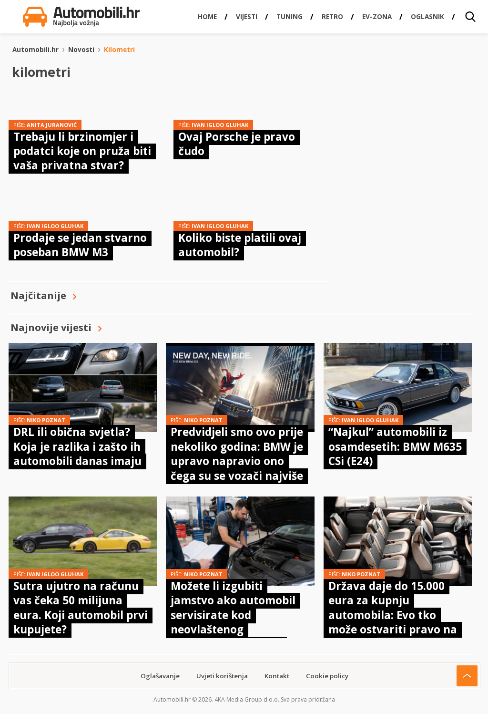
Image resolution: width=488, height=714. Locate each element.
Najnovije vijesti (51, 327)
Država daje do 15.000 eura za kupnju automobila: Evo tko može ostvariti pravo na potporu (392, 615)
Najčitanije (38, 295)
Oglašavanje (160, 676)
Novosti (81, 49)
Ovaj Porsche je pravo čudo (236, 143)
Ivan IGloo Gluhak (220, 124)
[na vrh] (467, 675)
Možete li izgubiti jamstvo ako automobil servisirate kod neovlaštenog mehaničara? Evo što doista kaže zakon (233, 622)
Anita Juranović (52, 124)
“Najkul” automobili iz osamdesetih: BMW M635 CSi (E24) (395, 446)
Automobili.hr (35, 49)
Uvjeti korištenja (222, 676)
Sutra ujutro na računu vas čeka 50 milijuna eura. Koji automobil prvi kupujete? (80, 608)
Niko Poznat (46, 420)
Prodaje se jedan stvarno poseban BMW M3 (80, 244)
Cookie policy (327, 676)
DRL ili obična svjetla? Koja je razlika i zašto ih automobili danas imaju (77, 446)
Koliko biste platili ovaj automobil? (239, 244)
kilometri (119, 49)
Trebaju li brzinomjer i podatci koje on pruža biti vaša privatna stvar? (82, 151)
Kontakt (276, 676)
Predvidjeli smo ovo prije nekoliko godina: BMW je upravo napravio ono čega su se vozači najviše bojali (237, 460)
